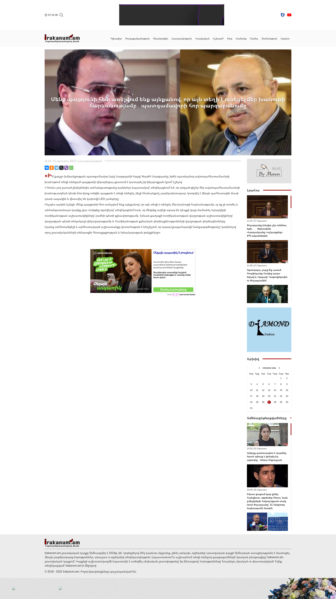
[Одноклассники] (52, 168)
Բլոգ (229, 38)
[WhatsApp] (71, 168)
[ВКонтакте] (47, 168)
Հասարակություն (182, 38)
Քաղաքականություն (137, 38)
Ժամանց (241, 38)
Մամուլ (254, 38)
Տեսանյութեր (160, 38)
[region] (269, 249)
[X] (61, 168)
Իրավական (202, 38)
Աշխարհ (218, 38)
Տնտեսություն (269, 38)
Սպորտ (285, 38)
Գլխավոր (116, 38)
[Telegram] (56, 168)
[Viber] (66, 168)
